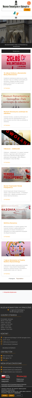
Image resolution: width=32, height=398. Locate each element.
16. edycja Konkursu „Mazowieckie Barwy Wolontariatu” (15, 74)
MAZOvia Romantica (10, 223)
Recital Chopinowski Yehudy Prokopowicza (13, 186)
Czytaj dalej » (7, 88)
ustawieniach (17, 392)
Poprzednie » (20, 278)
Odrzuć (11, 395)
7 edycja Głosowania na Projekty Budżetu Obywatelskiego (14, 261)
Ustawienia (18, 395)
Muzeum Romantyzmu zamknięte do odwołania (16, 112)
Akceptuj (4, 395)
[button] (16, 17)
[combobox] (13, 9)
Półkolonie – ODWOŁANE (12, 149)
